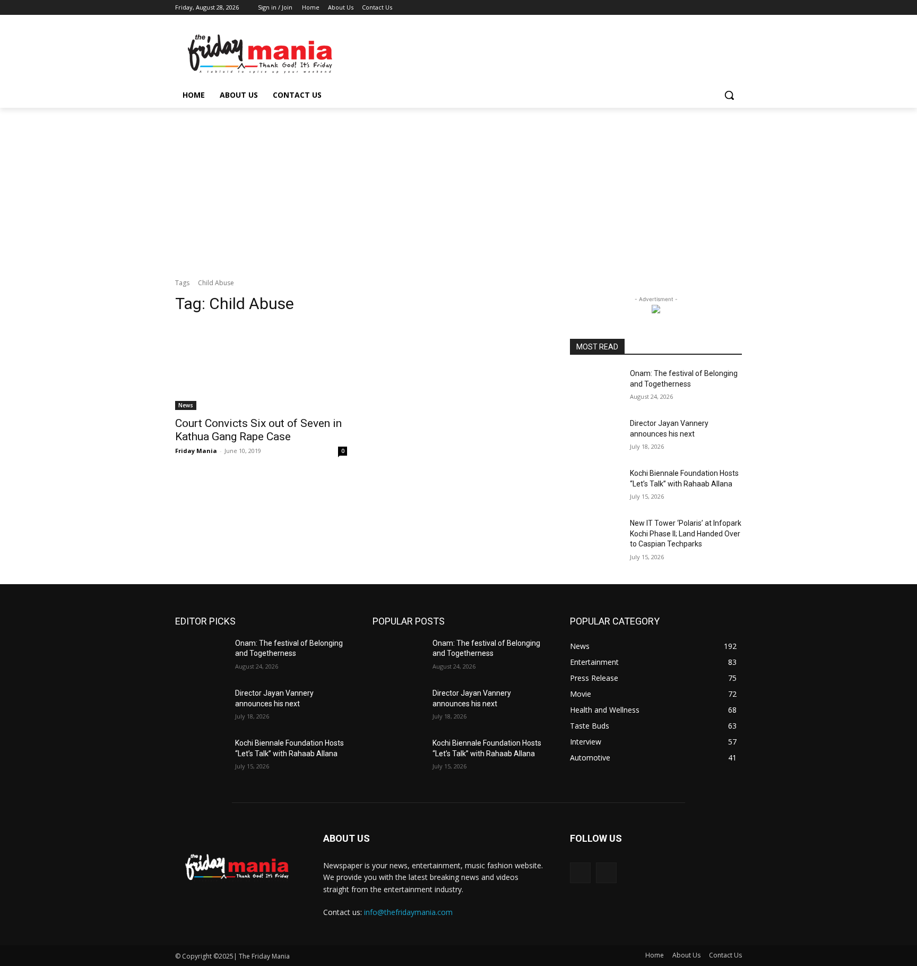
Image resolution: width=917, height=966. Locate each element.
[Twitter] (706, 8)
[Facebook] (677, 8)
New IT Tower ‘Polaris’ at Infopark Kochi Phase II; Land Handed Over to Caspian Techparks (685, 533)
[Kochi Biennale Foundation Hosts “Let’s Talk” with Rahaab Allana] (595, 486)
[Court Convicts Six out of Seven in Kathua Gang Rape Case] (261, 367)
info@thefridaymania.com (408, 912)
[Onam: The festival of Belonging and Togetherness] (595, 387)
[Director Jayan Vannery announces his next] (595, 436)
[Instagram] (692, 8)
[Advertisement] (458, 187)
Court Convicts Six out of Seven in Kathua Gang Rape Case (258, 430)
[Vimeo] (721, 8)
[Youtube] (736, 8)
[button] (729, 95)
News (185, 405)
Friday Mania (196, 451)
